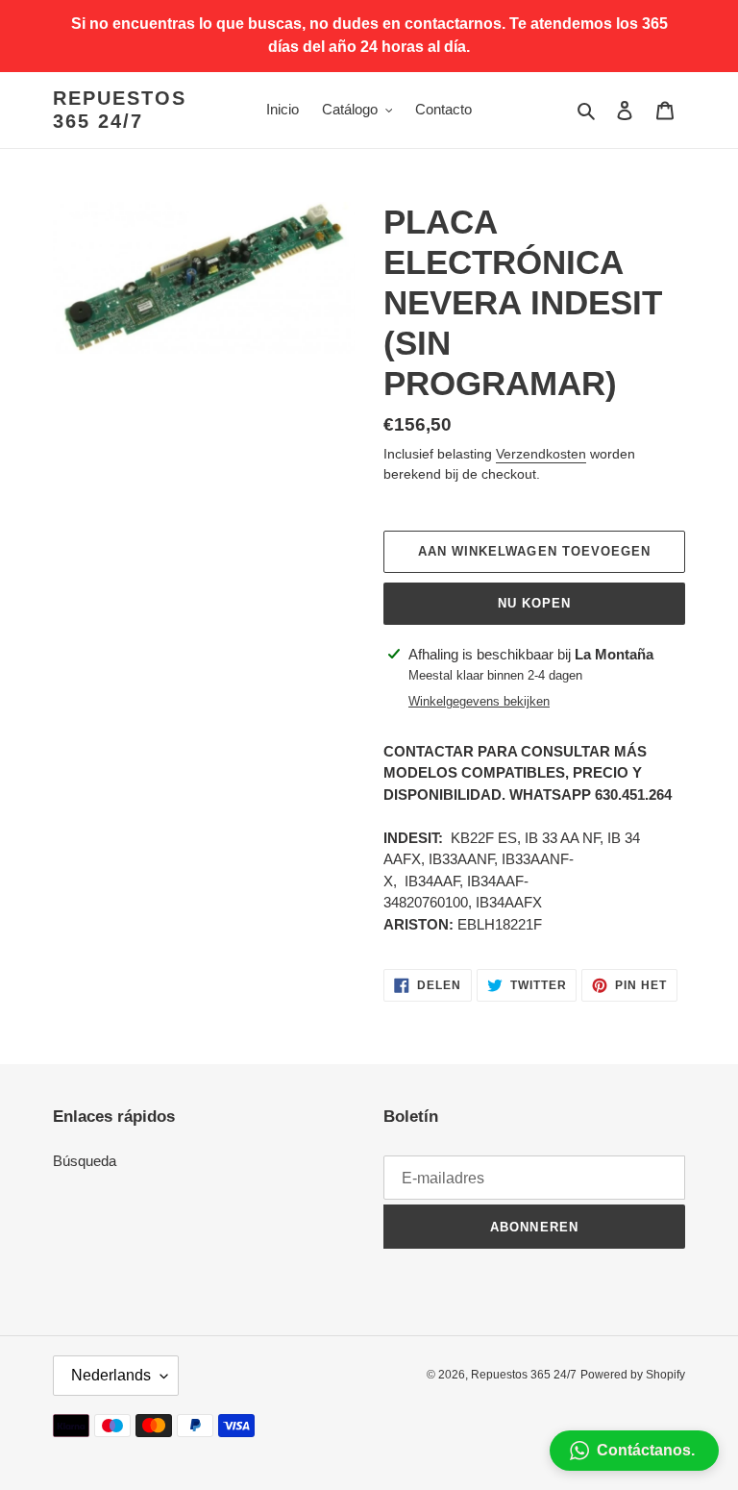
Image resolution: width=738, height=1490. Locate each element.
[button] (634, 1450)
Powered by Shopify (632, 1374)
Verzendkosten (541, 453)
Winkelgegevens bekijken (479, 701)
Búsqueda (84, 1161)
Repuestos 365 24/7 (119, 109)
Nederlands (111, 1375)
